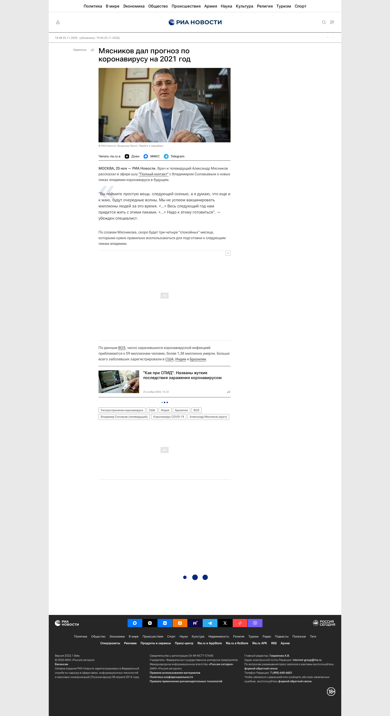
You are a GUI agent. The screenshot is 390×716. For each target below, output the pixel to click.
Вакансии (61, 664)
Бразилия (181, 410)
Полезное (299, 636)
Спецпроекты (110, 643)
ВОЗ (121, 347)
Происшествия (153, 636)
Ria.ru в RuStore (237, 643)
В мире (134, 636)
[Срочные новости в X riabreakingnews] (240, 623)
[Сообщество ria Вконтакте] (165, 623)
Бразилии (198, 359)
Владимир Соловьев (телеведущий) (124, 416)
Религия (238, 636)
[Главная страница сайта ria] (195, 22)
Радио (267, 636)
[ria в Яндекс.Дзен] (150, 623)
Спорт (171, 636)
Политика (80, 636)
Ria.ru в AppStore (209, 643)
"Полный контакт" (154, 174)
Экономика (117, 636)
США (169, 359)
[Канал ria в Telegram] (210, 623)
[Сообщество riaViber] (255, 623)
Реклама (130, 643)
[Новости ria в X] (225, 623)
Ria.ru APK (259, 643)
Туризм (253, 636)
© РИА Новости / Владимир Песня (118, 145)
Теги (313, 636)
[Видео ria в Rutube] (195, 623)
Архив (285, 643)
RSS (274, 643)
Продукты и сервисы (156, 643)
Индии (180, 359)
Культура (198, 636)
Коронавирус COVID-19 (168, 416)
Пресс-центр (184, 643)
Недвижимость (218, 636)
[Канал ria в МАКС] (135, 623)
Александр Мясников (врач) (208, 416)
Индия (165, 410)
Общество (98, 636)
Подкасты (281, 636)
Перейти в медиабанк (151, 145)
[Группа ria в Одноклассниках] (180, 623)
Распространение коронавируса (122, 410)
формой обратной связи (260, 668)
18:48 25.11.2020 (66, 37)
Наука (184, 636)
